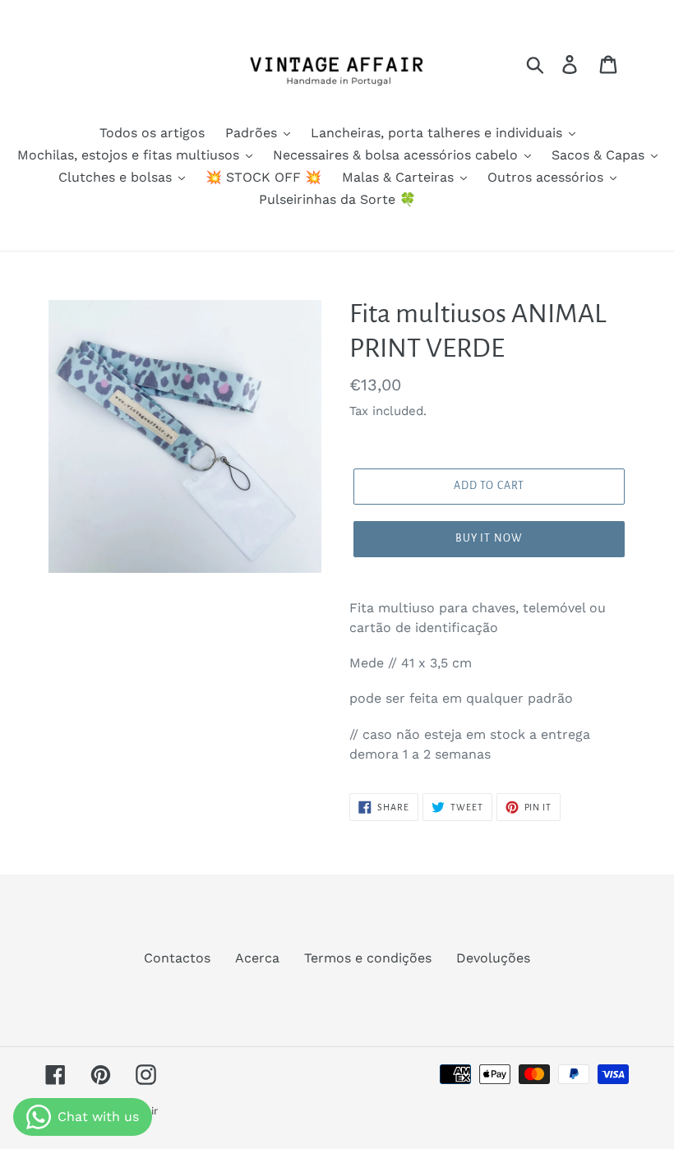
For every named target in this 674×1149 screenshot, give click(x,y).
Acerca (257, 958)
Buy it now (489, 538)
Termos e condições (368, 958)
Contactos (177, 958)
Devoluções (493, 958)
